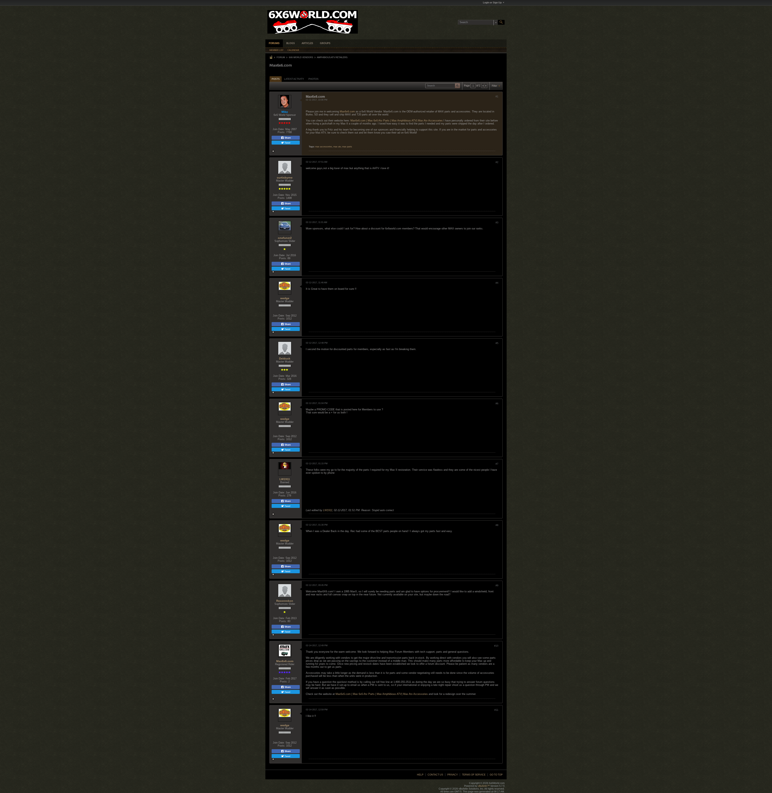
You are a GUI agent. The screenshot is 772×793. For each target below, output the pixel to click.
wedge (284, 298)
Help (420, 774)
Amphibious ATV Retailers (332, 57)
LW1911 (284, 479)
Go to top (496, 774)
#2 (497, 162)
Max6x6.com (347, 111)
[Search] (501, 22)
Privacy (452, 774)
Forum (281, 57)
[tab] (275, 79)
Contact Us (435, 774)
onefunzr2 (285, 237)
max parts (347, 146)
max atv (337, 146)
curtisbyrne (285, 177)
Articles (307, 43)
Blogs (290, 43)
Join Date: (278, 129)
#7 (497, 463)
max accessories (323, 146)
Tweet (287, 142)
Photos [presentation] (313, 79)
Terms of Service (474, 774)
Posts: (281, 132)
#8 (497, 525)
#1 (497, 96)
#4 (497, 282)
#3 (497, 222)
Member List (276, 50)
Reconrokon (284, 600)
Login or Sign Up (492, 2)
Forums (274, 43)
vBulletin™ (484, 786)
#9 (497, 585)
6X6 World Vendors (301, 57)
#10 (496, 645)
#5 (497, 343)
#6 (497, 403)
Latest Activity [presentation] (294, 79)
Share (287, 138)
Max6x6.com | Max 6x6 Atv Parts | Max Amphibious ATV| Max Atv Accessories (396, 120)
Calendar (293, 50)
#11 (496, 710)
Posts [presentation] (276, 79)
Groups (325, 43)
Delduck (284, 358)
